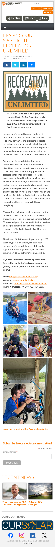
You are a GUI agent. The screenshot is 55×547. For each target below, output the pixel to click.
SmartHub (47, 8)
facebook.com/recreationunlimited (30, 283)
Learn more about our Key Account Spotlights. (25, 428)
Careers (35, 8)
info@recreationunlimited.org (23, 276)
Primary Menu (4, 26)
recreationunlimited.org (24, 280)
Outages (48, 12)
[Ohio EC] (12, 5)
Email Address (10, 452)
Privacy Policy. (27, 543)
